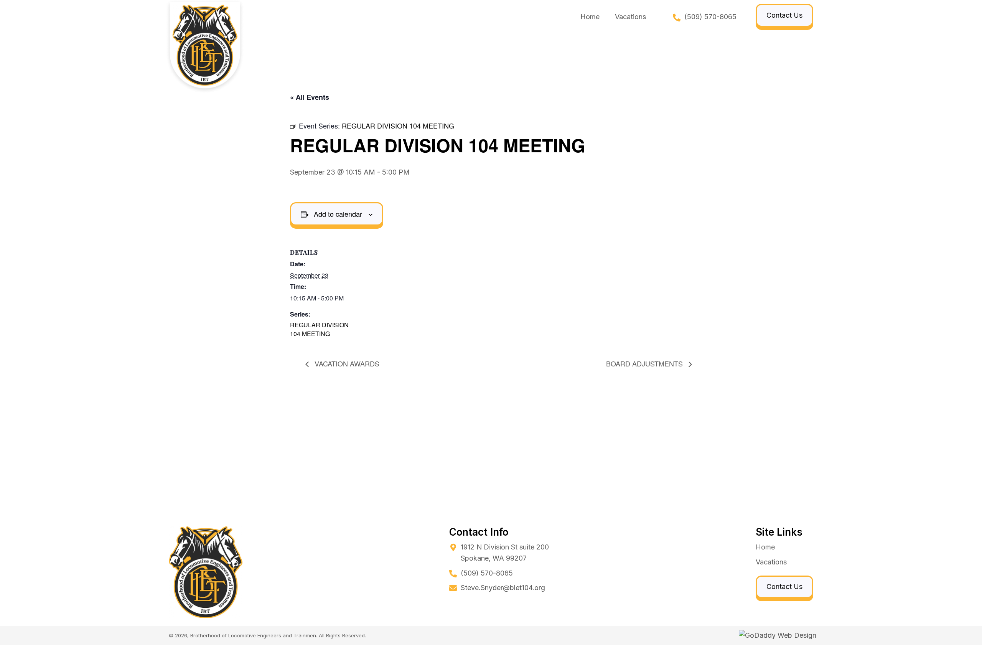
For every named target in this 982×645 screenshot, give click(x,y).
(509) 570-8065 (710, 17)
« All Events (309, 97)
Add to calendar (338, 214)
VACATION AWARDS (346, 363)
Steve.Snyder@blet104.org (503, 588)
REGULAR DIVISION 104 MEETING (319, 329)
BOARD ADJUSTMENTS (645, 363)
